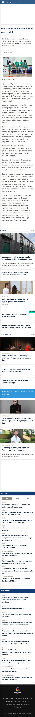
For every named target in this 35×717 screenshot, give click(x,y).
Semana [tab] (17, 498)
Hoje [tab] (7, 498)
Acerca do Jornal (8, 698)
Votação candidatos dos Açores (13, 608)
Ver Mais (33, 230)
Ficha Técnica (26, 701)
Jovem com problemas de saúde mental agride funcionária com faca (17, 258)
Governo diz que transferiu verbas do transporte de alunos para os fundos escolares (15, 275)
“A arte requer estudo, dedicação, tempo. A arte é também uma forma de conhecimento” (17, 450)
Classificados (9, 701)
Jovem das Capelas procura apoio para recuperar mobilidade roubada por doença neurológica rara (17, 538)
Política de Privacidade (22, 704)
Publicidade (28, 698)
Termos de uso (10, 704)
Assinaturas (17, 707)
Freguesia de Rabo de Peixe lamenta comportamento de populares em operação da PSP (17, 571)
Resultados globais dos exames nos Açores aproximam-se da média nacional (15, 301)
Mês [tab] (28, 498)
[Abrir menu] (2, 2)
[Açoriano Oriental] (17, 694)
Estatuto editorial (19, 698)
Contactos (17, 701)
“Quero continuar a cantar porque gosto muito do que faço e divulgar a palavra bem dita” (17, 421)
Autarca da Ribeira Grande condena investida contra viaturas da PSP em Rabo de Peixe (16, 652)
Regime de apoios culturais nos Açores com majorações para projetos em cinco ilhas (16, 358)
